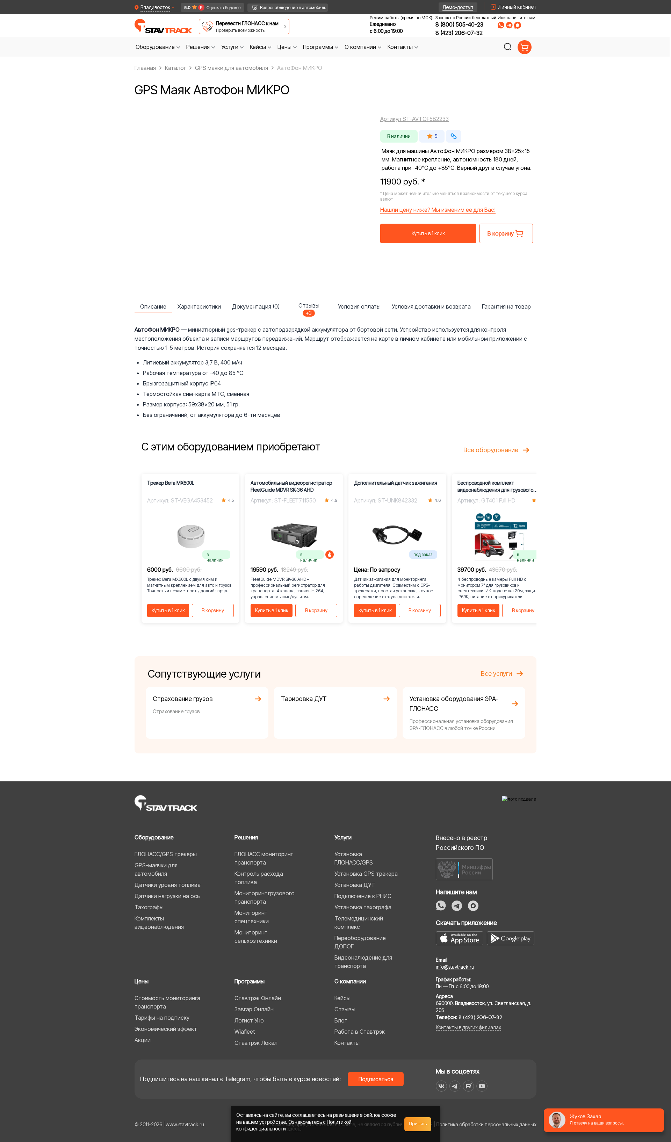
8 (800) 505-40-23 (459, 24)
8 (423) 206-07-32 (459, 32)
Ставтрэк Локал (256, 1042)
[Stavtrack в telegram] (455, 1086)
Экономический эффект (166, 1028)
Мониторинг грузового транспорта (265, 897)
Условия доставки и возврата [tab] (431, 306)
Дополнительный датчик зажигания (395, 483)
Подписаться (376, 1079)
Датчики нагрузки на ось (167, 895)
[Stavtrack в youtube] (482, 1086)
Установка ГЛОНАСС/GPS (353, 858)
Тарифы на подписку (162, 1017)
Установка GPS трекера (366, 873)
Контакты (347, 1042)
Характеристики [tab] (199, 306)
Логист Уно (249, 1020)
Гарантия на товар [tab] (506, 306)
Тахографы (149, 907)
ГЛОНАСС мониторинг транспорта (264, 858)
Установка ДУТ (354, 884)
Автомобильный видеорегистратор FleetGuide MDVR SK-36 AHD (291, 486)
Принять (418, 1124)
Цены (142, 981)
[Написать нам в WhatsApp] (501, 25)
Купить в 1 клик (428, 233)
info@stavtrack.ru (455, 967)
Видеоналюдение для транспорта (363, 961)
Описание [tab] (153, 306)
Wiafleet (245, 1031)
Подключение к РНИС (362, 895)
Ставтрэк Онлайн (258, 998)
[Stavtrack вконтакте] (441, 1086)
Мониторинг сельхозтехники (256, 936)
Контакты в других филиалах (468, 1027)
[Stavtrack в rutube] (468, 1086)
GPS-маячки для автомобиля (156, 869)
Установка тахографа (362, 907)
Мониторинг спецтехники (252, 917)
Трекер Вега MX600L (170, 483)
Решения (246, 837)
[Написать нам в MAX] (517, 25)
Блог (340, 1020)
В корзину (213, 610)
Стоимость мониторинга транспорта (167, 1002)
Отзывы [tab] (308, 307)
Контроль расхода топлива (259, 878)
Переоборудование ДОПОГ (360, 942)
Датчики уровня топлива (168, 884)
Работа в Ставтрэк (359, 1031)
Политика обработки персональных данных (486, 1124)
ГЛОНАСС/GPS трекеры (166, 854)
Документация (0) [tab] (256, 306)
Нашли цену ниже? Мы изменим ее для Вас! (438, 209)
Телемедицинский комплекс (358, 922)
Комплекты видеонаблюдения (159, 922)
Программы (250, 981)
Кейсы (342, 998)
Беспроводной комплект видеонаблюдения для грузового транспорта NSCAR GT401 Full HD (495, 486)
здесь (293, 1129)
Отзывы (344, 1009)
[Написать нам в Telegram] (509, 25)
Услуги (343, 837)
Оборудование (154, 837)
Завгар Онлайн (254, 1009)
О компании (350, 981)
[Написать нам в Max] (473, 906)
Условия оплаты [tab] (359, 306)
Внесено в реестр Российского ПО (461, 842)
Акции (143, 1039)
